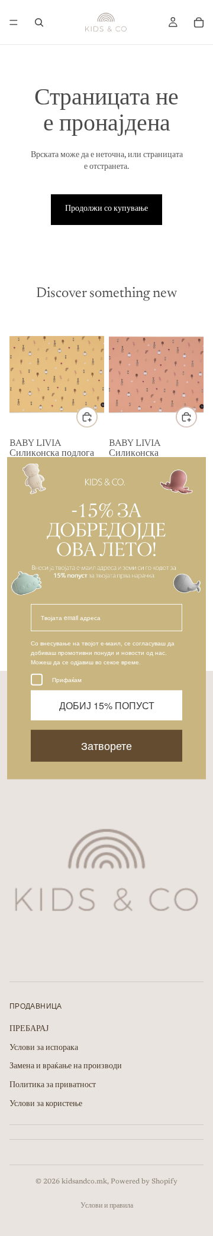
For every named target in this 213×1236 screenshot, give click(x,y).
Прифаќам (67, 680)
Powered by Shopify (144, 1181)
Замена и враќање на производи (65, 1066)
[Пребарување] (39, 22)
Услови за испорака (43, 1048)
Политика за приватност (52, 1085)
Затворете (106, 745)
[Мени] (13, 22)
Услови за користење (45, 1104)
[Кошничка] (199, 22)
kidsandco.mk (84, 1181)
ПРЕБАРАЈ (29, 1029)
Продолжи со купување (106, 209)
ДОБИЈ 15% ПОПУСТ (106, 705)
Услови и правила (106, 1205)
